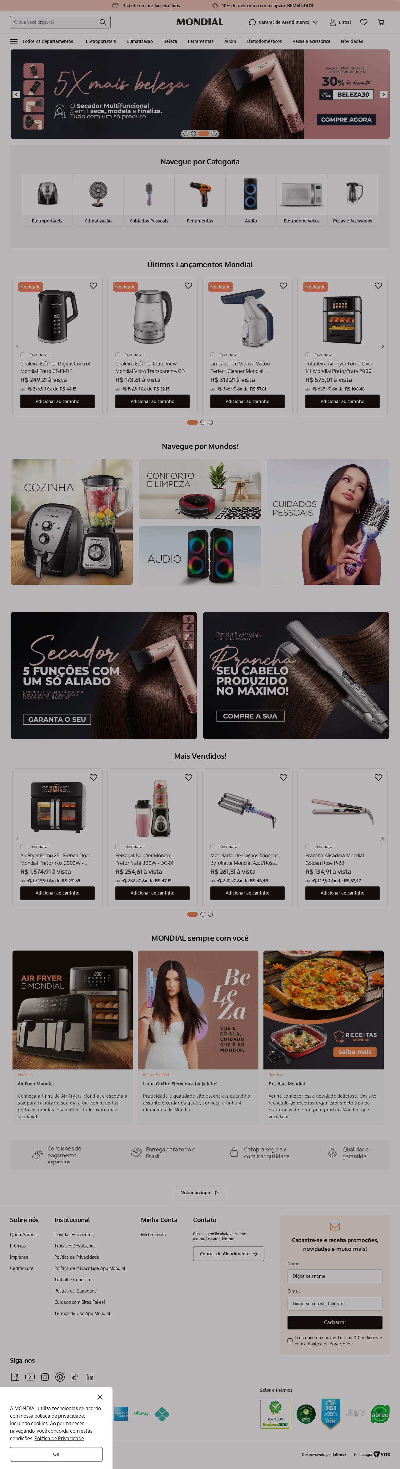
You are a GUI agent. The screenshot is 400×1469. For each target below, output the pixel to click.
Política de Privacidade (59, 1438)
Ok (56, 1454)
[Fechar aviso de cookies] (100, 1397)
